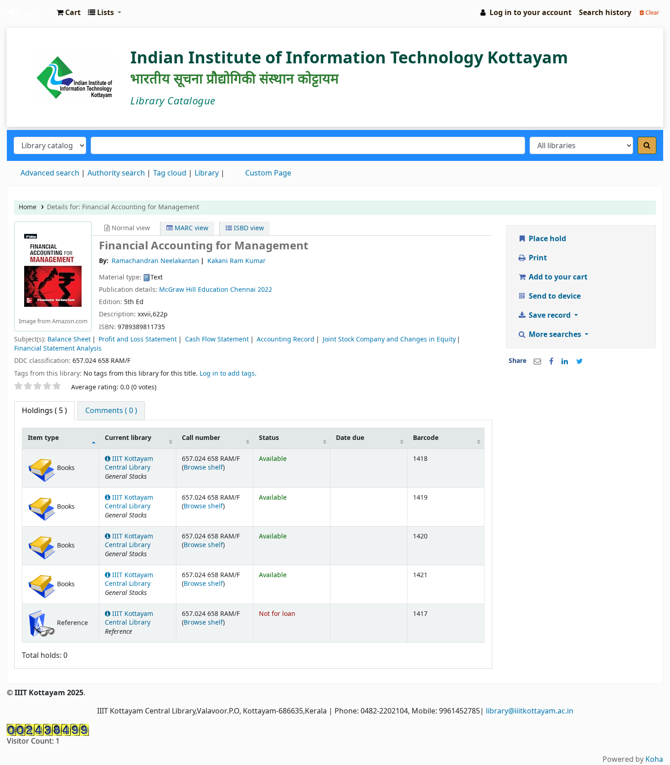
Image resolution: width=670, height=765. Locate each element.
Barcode (425, 438)
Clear (651, 12)
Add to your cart (557, 277)
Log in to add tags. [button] (228, 373)
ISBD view (248, 228)
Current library (128, 438)
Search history (605, 12)
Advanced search (50, 173)
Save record (549, 315)
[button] (68, 13)
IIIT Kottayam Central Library (30, 13)
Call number (201, 438)
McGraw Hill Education (193, 290)
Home (27, 207)
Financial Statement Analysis (58, 348)
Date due (350, 438)
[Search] (647, 145)
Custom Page (268, 173)
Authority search (116, 173)
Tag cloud (169, 173)
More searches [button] (555, 334)
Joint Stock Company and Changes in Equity (389, 339)
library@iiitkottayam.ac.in (529, 711)
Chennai (243, 290)
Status (269, 438)
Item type (43, 438)
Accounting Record (285, 339)
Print (537, 258)
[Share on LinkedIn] (564, 361)
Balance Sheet (69, 339)
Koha (654, 759)
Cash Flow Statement (217, 339)
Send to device (554, 296)
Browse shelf (203, 467)
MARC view (190, 228)
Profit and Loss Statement (137, 339)
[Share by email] (537, 361)
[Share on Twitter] (579, 361)
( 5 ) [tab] (44, 410)
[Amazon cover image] (53, 269)
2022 (265, 290)
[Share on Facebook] (551, 361)
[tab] (111, 410)
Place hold (546, 238)
